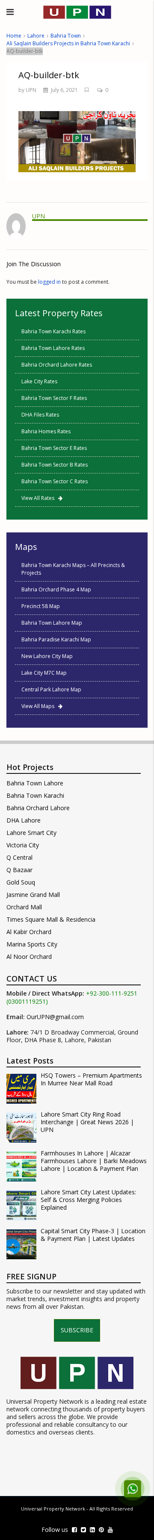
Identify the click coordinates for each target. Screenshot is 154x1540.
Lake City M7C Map (44, 672)
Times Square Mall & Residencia (50, 919)
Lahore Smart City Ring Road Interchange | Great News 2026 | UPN (87, 1122)
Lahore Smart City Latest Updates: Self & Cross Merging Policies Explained (88, 1199)
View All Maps (39, 706)
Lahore (35, 35)
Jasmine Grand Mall (33, 894)
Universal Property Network (53, 1508)
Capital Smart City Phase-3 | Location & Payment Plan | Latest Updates (93, 1235)
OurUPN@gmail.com (55, 1017)
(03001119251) (27, 1001)
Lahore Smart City (31, 833)
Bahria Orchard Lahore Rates (56, 364)
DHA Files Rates (40, 414)
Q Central (19, 857)
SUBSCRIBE (77, 1330)
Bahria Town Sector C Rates (54, 481)
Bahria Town (65, 35)
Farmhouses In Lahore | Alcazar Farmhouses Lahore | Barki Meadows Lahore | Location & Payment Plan (94, 1161)
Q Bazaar (19, 870)
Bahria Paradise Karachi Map (56, 639)
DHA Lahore (23, 820)
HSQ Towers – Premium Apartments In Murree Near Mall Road (91, 1079)
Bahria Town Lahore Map (51, 622)
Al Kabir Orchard (28, 932)
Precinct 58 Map (40, 606)
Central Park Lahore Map (51, 689)
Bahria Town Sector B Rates (54, 464)
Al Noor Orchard (29, 956)
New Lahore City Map (47, 656)
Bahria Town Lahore (34, 783)
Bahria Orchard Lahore (38, 808)
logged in (49, 281)
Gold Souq (20, 882)
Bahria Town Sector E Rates (54, 448)
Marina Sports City (31, 944)
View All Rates (39, 498)
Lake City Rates (39, 381)
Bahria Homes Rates (46, 431)
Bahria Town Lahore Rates (53, 348)
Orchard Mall (24, 907)
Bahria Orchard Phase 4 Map (56, 589)
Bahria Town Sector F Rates (54, 398)
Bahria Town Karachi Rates (53, 331)
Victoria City (22, 845)
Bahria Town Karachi (35, 795)
